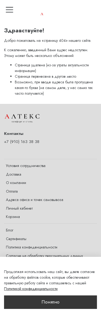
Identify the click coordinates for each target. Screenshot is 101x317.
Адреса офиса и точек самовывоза (34, 199)
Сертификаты (16, 238)
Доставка (13, 174)
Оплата (12, 191)
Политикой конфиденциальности (31, 288)
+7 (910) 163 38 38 (21, 142)
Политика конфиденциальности (31, 247)
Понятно (50, 301)
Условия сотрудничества (26, 165)
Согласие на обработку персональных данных (44, 255)
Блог (9, 230)
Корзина (13, 216)
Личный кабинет (19, 208)
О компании (16, 182)
